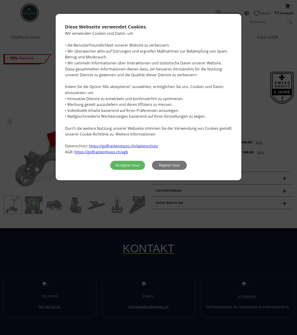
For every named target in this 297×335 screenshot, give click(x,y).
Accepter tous (128, 165)
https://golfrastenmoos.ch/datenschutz (123, 146)
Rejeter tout (169, 165)
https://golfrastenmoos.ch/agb (101, 152)
